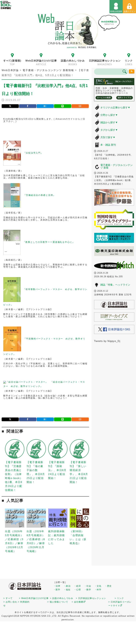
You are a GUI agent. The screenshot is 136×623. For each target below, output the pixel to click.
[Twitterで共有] (10, 106)
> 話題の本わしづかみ (61, 598)
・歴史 (108, 586)
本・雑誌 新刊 (108, 144)
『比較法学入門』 (33, 153)
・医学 (56, 589)
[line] (62, 106)
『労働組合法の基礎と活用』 (39, 195)
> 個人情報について (57, 602)
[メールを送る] (80, 106)
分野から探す (109, 115)
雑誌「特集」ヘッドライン (115, 284)
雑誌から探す (109, 122)
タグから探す (109, 129)
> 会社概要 (77, 602)
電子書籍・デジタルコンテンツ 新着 (116, 166)
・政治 (67, 586)
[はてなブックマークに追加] (45, 106)
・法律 (56, 586)
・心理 (77, 589)
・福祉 (67, 589)
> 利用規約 (24, 602)
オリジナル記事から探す (115, 107)
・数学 (87, 589)
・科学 (97, 589)
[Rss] (131, 71)
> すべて (8, 598)
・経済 (77, 586)
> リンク (119, 598)
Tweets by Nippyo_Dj (107, 341)
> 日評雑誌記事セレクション (91, 598)
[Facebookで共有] (27, 106)
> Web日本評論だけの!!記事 (34, 598)
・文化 (97, 586)
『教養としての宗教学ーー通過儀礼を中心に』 (49, 242)
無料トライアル (125, 97)
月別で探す (107, 137)
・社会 (87, 586)
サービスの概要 (104, 97)
